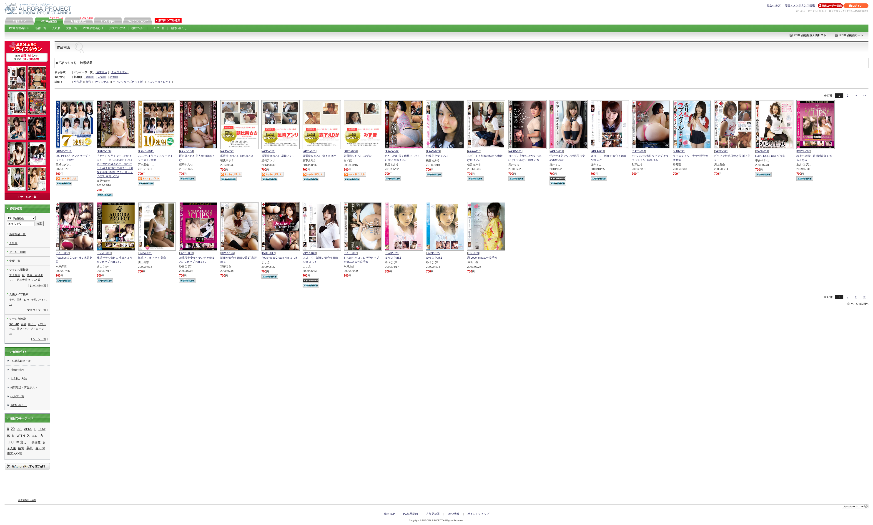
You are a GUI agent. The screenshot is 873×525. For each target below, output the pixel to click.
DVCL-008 (803, 151)
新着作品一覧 (17, 234)
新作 (88, 81)
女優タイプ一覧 (36, 310)
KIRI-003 (473, 253)
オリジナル (102, 81)
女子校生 (14, 275)
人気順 (56, 28)
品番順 (114, 77)
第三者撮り (23, 279)
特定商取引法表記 (27, 500)
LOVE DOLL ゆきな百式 (770, 156)
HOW (41, 429)
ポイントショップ (478, 513)
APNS (28, 429)
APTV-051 (309, 151)
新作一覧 (40, 28)
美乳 (12, 299)
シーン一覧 (39, 339)
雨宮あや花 (14, 453)
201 (19, 429)
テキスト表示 (119, 72)
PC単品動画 (410, 513)
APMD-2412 (64, 151)
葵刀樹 (40, 448)
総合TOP (389, 513)
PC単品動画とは (93, 28)
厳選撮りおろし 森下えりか (319, 156)
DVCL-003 (186, 253)
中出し (32, 324)
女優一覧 (71, 28)
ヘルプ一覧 (158, 28)
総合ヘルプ (773, 5)
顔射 (23, 324)
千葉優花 (34, 442)
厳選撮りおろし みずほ (358, 156)
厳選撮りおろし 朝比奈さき (237, 156)
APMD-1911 (146, 151)
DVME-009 (104, 253)
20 (13, 429)
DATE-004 (638, 151)
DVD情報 (453, 513)
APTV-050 (350, 151)
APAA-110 (474, 151)
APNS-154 (186, 151)
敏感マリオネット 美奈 (152, 257)
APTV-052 (268, 151)
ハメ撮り (37, 279)
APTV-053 (227, 151)
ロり (10, 442)
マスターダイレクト (159, 81)
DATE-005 (721, 151)
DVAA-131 (145, 253)
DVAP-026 (392, 253)
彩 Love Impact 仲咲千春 (482, 257)
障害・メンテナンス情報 (800, 5)
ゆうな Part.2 (393, 257)
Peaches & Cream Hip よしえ (279, 257)
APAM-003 (433, 151)
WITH (21, 436)
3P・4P (14, 324)
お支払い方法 (117, 28)
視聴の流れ (138, 28)
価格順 (89, 77)
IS (8, 436)
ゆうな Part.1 (434, 257)
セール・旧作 (17, 252)
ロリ (26, 299)
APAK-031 (515, 151)
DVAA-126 (227, 253)
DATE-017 (268, 253)
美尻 (34, 299)
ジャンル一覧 (38, 285)
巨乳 (19, 299)
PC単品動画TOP (19, 28)
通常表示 (101, 72)
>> (864, 95)
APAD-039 (556, 151)
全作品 (78, 81)
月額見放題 (433, 513)
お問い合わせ (179, 28)
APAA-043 (309, 253)
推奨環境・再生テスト (24, 387)
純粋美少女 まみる (437, 156)
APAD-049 (392, 151)
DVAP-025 (433, 253)
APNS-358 (104, 151)
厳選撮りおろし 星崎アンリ (278, 156)
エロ (35, 436)
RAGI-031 (762, 151)
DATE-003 (350, 253)
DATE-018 (62, 253)
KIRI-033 (679, 151)
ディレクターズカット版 (128, 81)
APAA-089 (597, 151)
